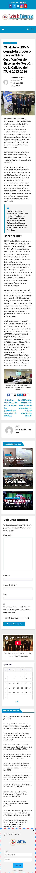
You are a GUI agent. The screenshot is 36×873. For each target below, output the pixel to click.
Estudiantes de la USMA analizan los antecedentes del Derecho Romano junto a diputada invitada (17, 747)
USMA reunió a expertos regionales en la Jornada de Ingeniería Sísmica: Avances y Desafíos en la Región (17, 813)
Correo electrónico (10, 585)
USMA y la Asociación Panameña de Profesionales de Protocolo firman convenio (16, 794)
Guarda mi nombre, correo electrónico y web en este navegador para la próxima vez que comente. (16, 610)
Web (5, 594)
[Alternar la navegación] (32, 29)
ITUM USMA (6, 43)
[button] (28, 29)
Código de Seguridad (10, 618)
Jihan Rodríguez (23, 464)
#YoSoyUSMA (8, 497)
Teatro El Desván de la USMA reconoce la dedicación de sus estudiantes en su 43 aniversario (17, 756)
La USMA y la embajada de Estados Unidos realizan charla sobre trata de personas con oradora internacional (16, 766)
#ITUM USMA (15, 86)
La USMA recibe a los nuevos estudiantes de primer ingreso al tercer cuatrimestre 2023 (25, 408)
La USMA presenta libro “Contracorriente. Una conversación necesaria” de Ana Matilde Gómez (17, 777)
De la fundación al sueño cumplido (15, 716)
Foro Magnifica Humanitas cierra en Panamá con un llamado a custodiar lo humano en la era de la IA (16, 726)
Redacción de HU (19, 78)
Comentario (7, 535)
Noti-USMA (13, 43)
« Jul (17, 701)
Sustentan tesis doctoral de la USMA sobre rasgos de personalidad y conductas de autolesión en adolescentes (17, 735)
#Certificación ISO (17, 83)
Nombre (6, 575)
